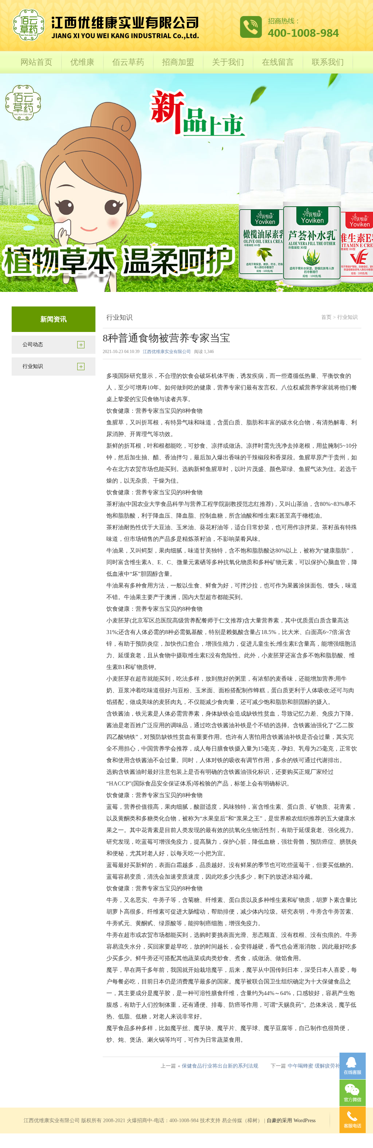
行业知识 (33, 366)
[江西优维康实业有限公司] (176, 40)
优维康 (82, 62)
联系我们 (328, 62)
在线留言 (278, 62)
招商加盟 (178, 62)
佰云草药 (128, 62)
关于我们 (228, 62)
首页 (326, 317)
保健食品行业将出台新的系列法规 (220, 1066)
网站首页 (36, 62)
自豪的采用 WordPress (291, 1120)
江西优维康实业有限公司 (167, 351)
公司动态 (33, 344)
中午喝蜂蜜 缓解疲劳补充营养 (322, 1066)
